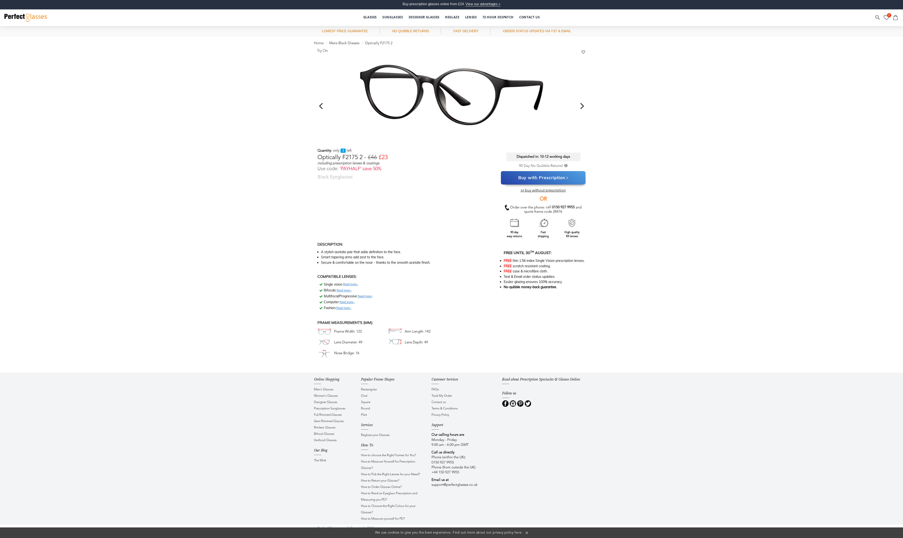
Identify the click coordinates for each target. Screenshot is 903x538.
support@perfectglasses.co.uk (454, 485)
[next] (581, 106)
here (518, 532)
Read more (350, 284)
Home (319, 43)
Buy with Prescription (541, 177)
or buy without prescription (543, 190)
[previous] (321, 106)
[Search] (877, 17)
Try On (322, 51)
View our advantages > (482, 4)
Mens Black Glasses (344, 43)
